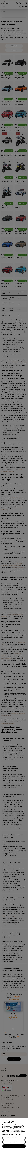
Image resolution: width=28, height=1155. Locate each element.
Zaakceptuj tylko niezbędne (14, 1138)
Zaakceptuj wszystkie (14, 1146)
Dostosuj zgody (14, 1142)
